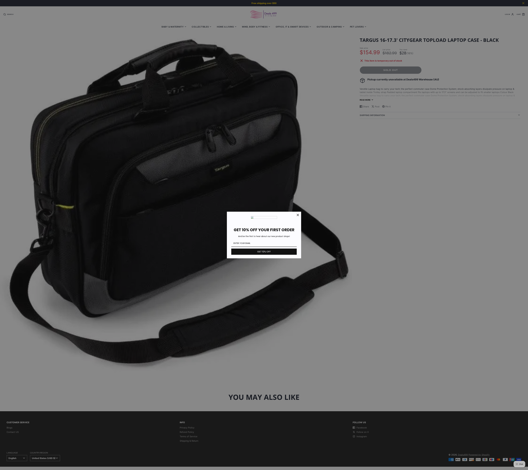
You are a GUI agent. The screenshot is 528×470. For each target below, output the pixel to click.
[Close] (298, 215)
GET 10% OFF (264, 251)
